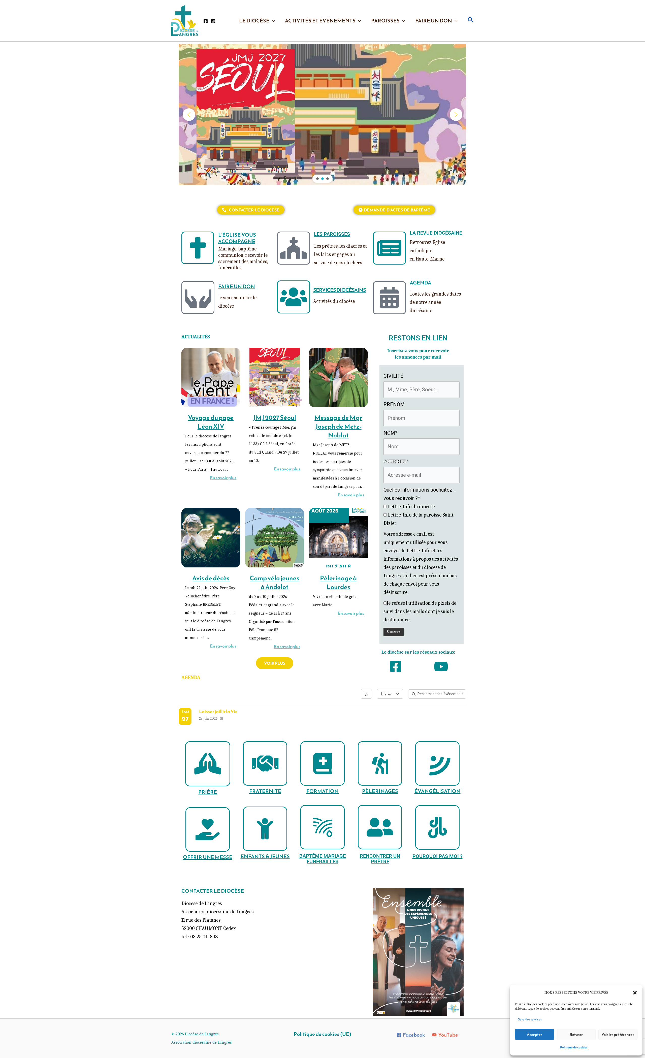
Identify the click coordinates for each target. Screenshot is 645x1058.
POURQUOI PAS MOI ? (437, 856)
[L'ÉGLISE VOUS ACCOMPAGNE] (197, 248)
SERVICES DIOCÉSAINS (339, 290)
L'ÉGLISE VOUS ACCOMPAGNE (237, 238)
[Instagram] (213, 21)
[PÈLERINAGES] (380, 763)
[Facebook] (205, 21)
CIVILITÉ (393, 376)
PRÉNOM (394, 404)
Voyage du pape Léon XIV (211, 422)
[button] (634, 992)
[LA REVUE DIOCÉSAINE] (389, 248)
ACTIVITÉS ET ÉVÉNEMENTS (320, 20)
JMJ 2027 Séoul (274, 417)
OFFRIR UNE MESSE (207, 857)
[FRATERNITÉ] (265, 763)
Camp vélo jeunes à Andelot (274, 582)
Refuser (576, 1034)
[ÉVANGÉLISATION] (437, 763)
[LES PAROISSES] (293, 248)
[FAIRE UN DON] (197, 297)
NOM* (390, 433)
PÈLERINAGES (380, 791)
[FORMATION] (322, 763)
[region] (322, 114)
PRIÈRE (207, 792)
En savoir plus (223, 477)
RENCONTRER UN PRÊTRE (380, 858)
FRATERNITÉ (265, 791)
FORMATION (322, 791)
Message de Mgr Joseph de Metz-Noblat (338, 426)
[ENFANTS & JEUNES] (265, 829)
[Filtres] (366, 694)
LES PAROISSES (332, 234)
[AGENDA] (389, 297)
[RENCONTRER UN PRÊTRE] (380, 827)
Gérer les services (530, 1019)
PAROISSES (385, 20)
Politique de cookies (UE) (322, 1034)
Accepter (534, 1034)
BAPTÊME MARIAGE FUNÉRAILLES (322, 858)
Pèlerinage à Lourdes (338, 582)
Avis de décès (211, 578)
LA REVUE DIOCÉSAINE (436, 233)
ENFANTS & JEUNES (265, 856)
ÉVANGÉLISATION (437, 791)
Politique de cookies (574, 1047)
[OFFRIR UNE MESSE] (207, 829)
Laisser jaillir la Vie (218, 711)
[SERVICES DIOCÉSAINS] (293, 296)
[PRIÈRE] (207, 763)
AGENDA (420, 282)
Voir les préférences (617, 1034)
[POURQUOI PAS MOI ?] (437, 827)
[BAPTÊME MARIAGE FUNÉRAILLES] (322, 827)
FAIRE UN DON (433, 20)
